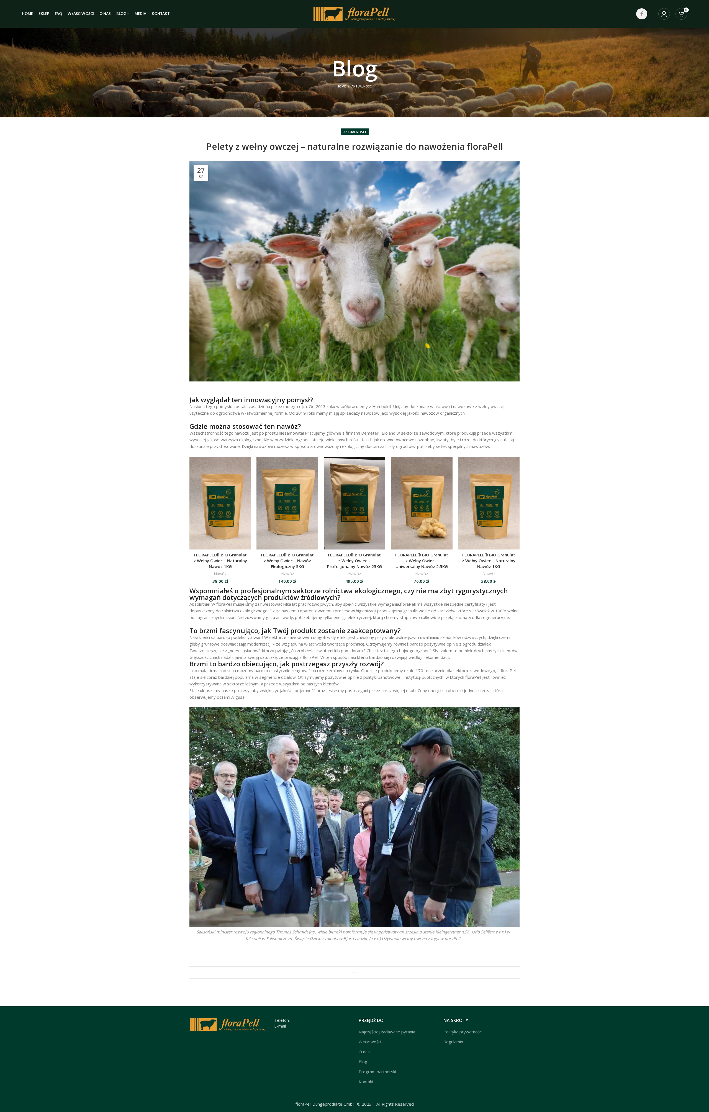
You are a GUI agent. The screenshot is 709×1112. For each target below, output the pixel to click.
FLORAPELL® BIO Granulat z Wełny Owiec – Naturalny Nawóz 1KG (220, 560)
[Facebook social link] (641, 13)
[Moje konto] (664, 13)
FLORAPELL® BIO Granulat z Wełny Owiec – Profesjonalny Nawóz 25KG (354, 560)
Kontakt (366, 1081)
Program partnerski (377, 1071)
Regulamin (453, 1041)
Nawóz (220, 573)
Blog (363, 1061)
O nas (364, 1051)
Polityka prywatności (462, 1031)
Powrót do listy (354, 972)
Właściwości (370, 1041)
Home (341, 86)
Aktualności (362, 86)
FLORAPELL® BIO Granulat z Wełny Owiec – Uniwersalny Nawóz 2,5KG (421, 560)
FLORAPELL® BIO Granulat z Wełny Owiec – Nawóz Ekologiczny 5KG (287, 560)
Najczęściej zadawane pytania (387, 1031)
